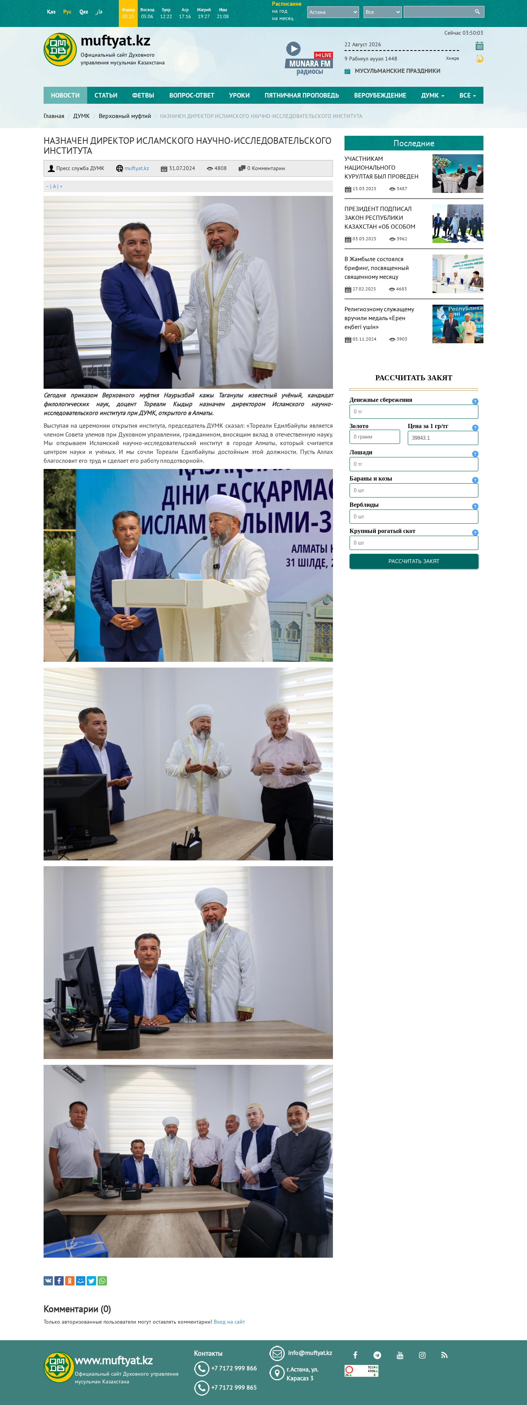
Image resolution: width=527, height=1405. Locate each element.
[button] (309, 43)
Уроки (239, 95)
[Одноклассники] (69, 1280)
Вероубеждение (380, 95)
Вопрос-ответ (192, 95)
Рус (67, 11)
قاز (99, 11)
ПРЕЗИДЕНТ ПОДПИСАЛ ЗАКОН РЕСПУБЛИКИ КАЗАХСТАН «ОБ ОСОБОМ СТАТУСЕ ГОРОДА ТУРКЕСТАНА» (380, 226)
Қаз (51, 11)
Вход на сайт (229, 1321)
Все (465, 95)
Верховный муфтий (125, 116)
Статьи (106, 95)
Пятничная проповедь (302, 95)
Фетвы (143, 95)
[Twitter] (91, 1280)
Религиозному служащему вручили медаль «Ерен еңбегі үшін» (379, 318)
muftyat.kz (136, 168)
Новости (65, 95)
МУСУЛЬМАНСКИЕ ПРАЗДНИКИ (395, 70)
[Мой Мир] (80, 1280)
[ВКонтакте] (48, 1280)
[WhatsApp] (102, 1280)
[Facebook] (59, 1280)
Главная (54, 116)
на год (279, 10)
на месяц (283, 18)
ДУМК (431, 95)
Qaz (83, 11)
